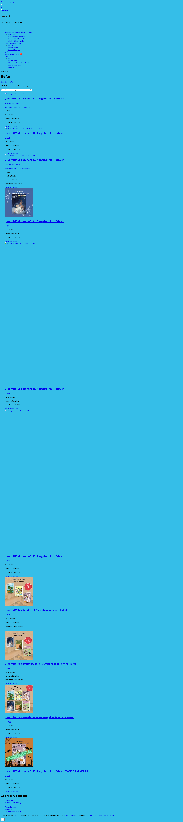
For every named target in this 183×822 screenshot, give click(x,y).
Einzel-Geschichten (15, 65)
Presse (10, 45)
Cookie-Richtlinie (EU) (13, 811)
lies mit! (6, 16)
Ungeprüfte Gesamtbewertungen (17, 107)
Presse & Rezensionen (13, 43)
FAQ (6, 52)
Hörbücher (12, 61)
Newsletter (9, 809)
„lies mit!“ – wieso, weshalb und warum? (20, 32)
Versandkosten (10, 807)
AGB (6, 805)
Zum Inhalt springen (8, 2)
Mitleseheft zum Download (18, 63)
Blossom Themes (69, 815)
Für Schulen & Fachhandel (14, 41)
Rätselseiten (12, 67)
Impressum (9, 800)
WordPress (93, 815)
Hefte (10, 58)
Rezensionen (13, 47)
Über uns (11, 34)
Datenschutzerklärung (13, 803)
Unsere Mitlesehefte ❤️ (13, 54)
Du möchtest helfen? (16, 39)
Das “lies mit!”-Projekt (16, 37)
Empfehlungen (14, 50)
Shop (6, 56)
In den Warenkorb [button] (11, 126)
